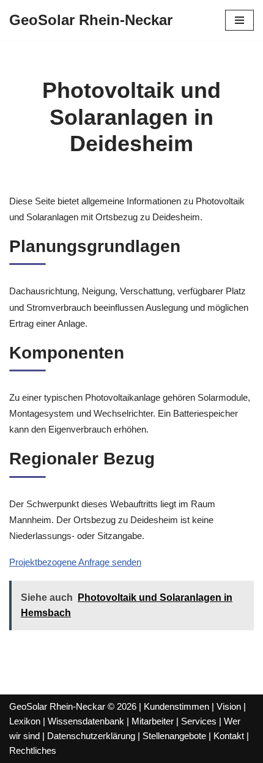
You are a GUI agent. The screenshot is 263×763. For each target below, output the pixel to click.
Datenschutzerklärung (91, 736)
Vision (229, 706)
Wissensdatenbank (86, 721)
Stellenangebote (174, 736)
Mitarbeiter (153, 721)
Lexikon (24, 721)
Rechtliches (32, 750)
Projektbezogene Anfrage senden (75, 562)
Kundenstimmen (176, 706)
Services (199, 721)
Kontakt (228, 736)
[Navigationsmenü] (239, 20)
